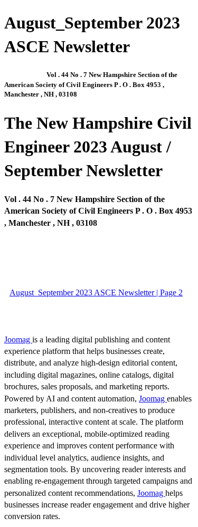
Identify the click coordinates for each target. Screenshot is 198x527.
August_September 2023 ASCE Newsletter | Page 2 (96, 292)
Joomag (18, 339)
